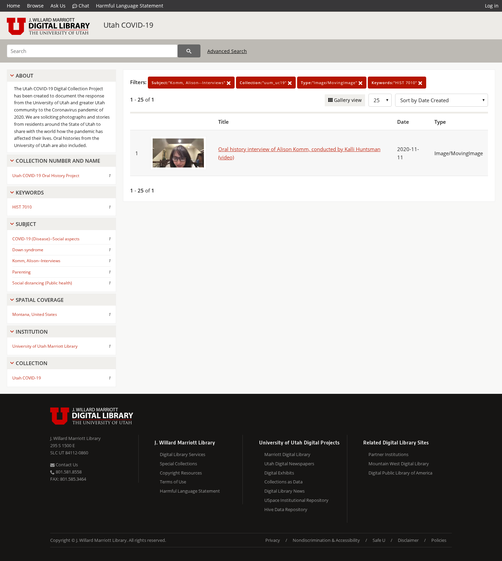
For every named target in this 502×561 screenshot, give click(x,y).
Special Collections (178, 463)
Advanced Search (227, 51)
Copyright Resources (181, 473)
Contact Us (66, 465)
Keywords (30, 192)
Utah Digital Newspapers (289, 463)
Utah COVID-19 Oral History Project (45, 175)
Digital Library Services (182, 454)
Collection (31, 363)
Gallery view (347, 100)
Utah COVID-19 (128, 25)
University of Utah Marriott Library (45, 346)
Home (13, 5)
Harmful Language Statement (129, 5)
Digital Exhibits (279, 473)
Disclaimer (408, 540)
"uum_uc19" (264, 82)
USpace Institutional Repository (296, 500)
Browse (35, 5)
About (24, 75)
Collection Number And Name (58, 160)
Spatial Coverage (40, 299)
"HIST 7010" (395, 82)
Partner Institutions (388, 454)
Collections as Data (283, 482)
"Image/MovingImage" (330, 82)
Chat (83, 5)
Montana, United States (34, 314)
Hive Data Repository (285, 509)
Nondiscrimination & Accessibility (326, 540)
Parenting (21, 272)
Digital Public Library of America (400, 473)
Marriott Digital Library (287, 454)
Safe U (379, 540)
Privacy (272, 540)
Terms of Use (173, 482)
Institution (32, 331)
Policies (438, 540)
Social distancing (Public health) (42, 283)
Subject (26, 224)
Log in (492, 5)
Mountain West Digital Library (398, 463)
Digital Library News (284, 491)
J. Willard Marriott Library (75, 438)
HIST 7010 (22, 207)
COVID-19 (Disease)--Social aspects (46, 239)
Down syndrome (27, 250)
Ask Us (58, 5)
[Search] (189, 50)
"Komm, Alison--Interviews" (189, 82)
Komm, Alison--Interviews (36, 261)
